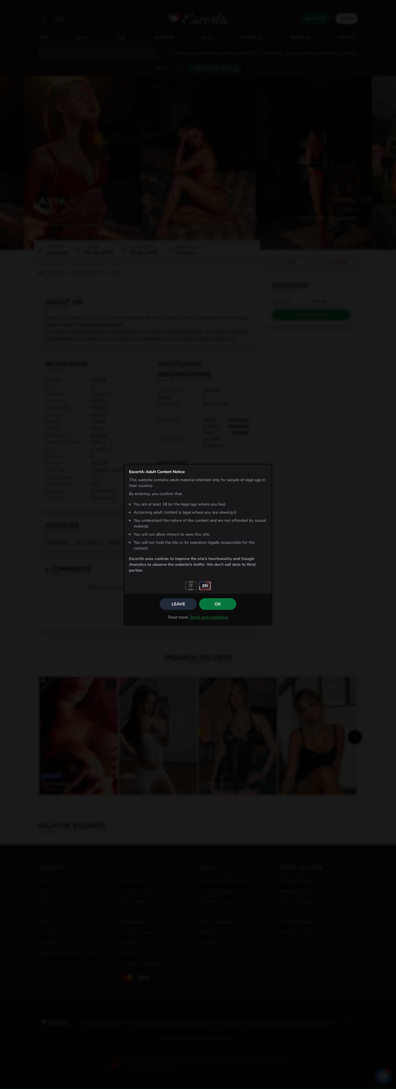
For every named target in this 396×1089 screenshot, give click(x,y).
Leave (178, 604)
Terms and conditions (209, 617)
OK (218, 604)
